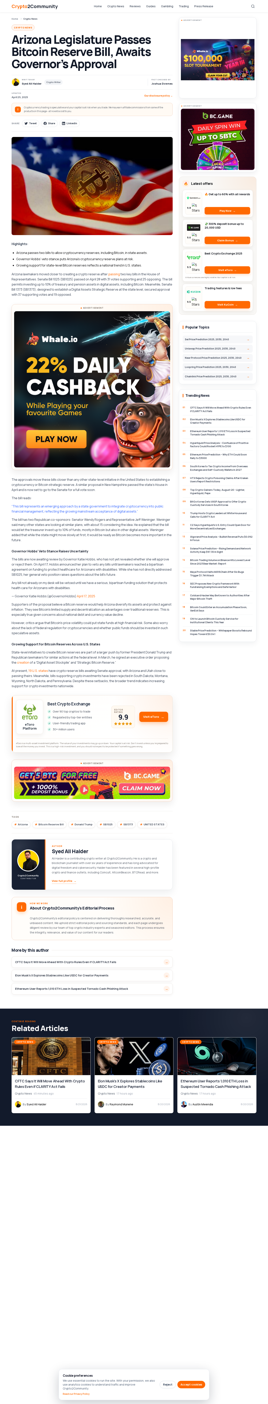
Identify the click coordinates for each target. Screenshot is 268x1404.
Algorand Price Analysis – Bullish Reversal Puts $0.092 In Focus (221, 538)
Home (98, 6)
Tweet (33, 123)
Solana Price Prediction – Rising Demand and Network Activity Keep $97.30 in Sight (220, 550)
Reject (167, 1384)
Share (51, 123)
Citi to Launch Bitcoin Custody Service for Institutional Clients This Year (214, 620)
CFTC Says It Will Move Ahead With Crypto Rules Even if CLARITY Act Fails (65, 962)
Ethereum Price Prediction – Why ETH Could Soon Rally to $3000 (218, 456)
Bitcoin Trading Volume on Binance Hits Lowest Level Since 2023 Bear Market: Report (220, 561)
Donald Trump (83, 824)
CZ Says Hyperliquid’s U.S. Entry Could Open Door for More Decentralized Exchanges (220, 526)
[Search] (252, 6)
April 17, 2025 (86, 596)
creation (23, 662)
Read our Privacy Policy (76, 1394)
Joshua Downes (162, 83)
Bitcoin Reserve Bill (51, 824)
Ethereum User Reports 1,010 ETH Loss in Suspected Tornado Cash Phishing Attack (71, 989)
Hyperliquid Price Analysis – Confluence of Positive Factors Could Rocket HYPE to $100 (219, 444)
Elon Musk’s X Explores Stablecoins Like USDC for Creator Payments (62, 975)
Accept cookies (191, 1384)
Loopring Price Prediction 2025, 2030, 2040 (210, 367)
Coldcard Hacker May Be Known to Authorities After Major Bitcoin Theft (220, 597)
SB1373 (128, 824)
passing (114, 274)
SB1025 (108, 824)
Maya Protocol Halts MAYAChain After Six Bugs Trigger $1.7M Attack (217, 573)
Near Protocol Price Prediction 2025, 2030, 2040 (213, 357)
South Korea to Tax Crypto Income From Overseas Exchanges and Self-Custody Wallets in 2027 (219, 468)
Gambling (167, 6)
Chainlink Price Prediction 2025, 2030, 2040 (210, 376)
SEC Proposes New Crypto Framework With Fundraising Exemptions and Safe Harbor (214, 585)
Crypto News (115, 6)
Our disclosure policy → (158, 95)
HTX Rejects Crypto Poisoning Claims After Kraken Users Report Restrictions (219, 479)
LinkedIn (72, 123)
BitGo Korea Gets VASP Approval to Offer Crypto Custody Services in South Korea (218, 503)
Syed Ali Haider (70, 851)
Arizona (23, 824)
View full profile (64, 881)
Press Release (203, 6)
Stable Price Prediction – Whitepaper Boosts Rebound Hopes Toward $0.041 (221, 632)
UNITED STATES (154, 824)
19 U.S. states (38, 671)
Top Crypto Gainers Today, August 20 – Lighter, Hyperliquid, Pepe (217, 491)
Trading (184, 6)
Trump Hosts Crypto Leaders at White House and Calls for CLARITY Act (218, 515)
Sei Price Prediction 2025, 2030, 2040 (207, 339)
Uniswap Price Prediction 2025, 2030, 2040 (210, 348)
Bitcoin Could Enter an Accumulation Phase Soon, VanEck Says (218, 609)
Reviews (135, 6)
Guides (151, 6)
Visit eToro (151, 717)
